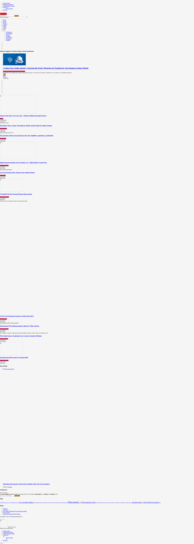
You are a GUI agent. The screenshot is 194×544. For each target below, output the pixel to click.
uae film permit (137, 502)
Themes (8, 34)
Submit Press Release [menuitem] (8, 532)
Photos (4, 22)
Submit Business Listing (9, 6)
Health (4, 26)
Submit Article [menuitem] (6, 531)
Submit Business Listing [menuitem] (9, 533)
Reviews (5, 24)
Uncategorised (3, 128)
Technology (9, 32)
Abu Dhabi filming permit (5, 502)
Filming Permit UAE (64, 502)
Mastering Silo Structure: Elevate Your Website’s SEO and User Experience (26, 484)
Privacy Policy (9, 8)
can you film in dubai (26, 502)
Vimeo (4, 28)
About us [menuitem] (5, 540)
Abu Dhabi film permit (14, 502)
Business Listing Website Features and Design (14, 71)
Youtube (8, 40)
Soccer (4, 21)
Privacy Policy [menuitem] (9, 538)
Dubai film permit (46, 502)
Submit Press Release (8, 4)
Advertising (3, 175)
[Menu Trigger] (3, 519)
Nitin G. (5, 77)
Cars (4, 29)
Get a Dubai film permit (101, 502)
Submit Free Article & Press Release (11, 514)
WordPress (8, 39)
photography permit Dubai (120, 502)
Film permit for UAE (89, 502)
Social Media (9, 33)
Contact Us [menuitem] (5, 535)
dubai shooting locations (54, 502)
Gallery (5, 25)
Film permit (74, 502)
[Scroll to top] (1, 519)
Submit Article (6, 3)
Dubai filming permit (38, 502)
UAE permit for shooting (152, 502)
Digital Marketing (4, 329)
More (4, 30)
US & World (9, 37)
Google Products (4, 338)
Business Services (4, 165)
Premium (8, 36)
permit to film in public (110, 502)
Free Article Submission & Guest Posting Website (15, 511)
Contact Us (5, 7)
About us (5, 10)
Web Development (4, 197)
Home (4, 19)
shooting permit (128, 502)
